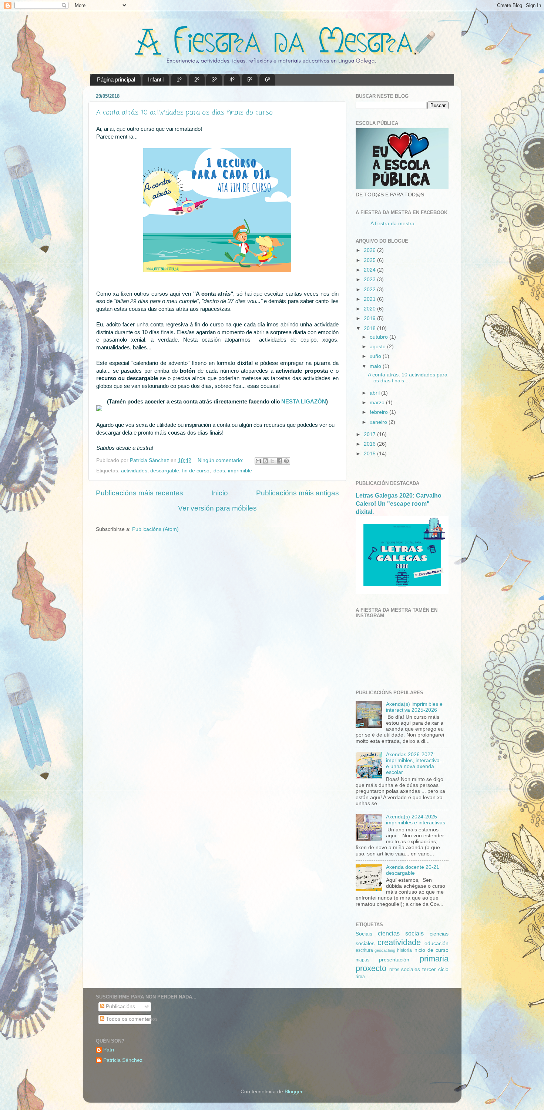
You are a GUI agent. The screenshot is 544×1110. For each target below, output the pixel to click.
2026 (370, 250)
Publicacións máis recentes (139, 493)
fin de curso (195, 470)
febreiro (379, 412)
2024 (370, 270)
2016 (370, 444)
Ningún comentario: (221, 460)
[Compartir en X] (272, 461)
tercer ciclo (435, 969)
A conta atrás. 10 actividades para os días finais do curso (184, 112)
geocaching (385, 950)
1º (179, 79)
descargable (164, 470)
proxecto (371, 968)
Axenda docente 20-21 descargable (412, 870)
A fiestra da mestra (392, 223)
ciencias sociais (401, 933)
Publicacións (119, 1006)
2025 (370, 260)
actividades (134, 470)
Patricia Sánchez (122, 1060)
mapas (362, 960)
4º (231, 79)
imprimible (240, 470)
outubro (379, 337)
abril (375, 393)
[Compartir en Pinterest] (286, 461)
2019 (370, 318)
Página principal (116, 79)
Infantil (156, 79)
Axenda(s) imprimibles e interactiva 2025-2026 (414, 707)
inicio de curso (430, 950)
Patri (108, 1050)
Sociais (364, 934)
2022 (370, 289)
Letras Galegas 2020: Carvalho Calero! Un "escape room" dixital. (398, 503)
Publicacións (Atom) (155, 529)
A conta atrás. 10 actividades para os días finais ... (407, 377)
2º (196, 79)
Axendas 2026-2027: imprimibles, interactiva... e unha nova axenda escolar (415, 763)
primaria (434, 958)
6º (267, 79)
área (360, 976)
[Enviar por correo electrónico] (258, 461)
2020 (370, 309)
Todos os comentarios (131, 1019)
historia (404, 950)
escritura (364, 950)
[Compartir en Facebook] (279, 461)
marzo (378, 402)
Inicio (219, 493)
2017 (370, 434)
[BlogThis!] (265, 461)
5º (249, 79)
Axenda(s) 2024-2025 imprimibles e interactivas (415, 819)
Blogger (293, 1091)
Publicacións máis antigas (297, 493)
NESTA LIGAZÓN (303, 402)
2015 (370, 453)
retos (394, 969)
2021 (370, 299)
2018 (370, 328)
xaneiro (379, 422)
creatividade (399, 942)
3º (214, 79)
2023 (370, 279)
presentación (394, 960)
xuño (376, 356)
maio (376, 366)
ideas (218, 470)
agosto (378, 346)
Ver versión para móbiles (217, 508)
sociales (410, 969)
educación (436, 943)
